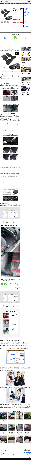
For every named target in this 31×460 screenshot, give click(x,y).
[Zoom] (1, 19)
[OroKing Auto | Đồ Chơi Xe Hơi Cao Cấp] (1, 1)
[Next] (11, 14)
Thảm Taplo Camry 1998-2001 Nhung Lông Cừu (27, 432)
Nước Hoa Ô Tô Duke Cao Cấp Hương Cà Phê (28, 73)
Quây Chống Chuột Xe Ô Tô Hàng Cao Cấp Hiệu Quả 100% (12, 432)
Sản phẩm (4, 3)
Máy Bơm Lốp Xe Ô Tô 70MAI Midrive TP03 (23, 52)
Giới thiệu (22, 3)
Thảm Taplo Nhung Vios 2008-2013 (27, 443)
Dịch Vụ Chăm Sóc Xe (16, 3)
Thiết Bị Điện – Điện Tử (7, 3)
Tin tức (20, 3)
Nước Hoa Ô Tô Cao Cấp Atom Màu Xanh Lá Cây (23, 82)
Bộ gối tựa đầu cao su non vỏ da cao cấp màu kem (23, 73)
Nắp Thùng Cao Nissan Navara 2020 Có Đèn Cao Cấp (12, 420)
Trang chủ (1, 3)
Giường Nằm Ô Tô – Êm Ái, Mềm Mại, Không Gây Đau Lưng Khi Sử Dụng (19, 444)
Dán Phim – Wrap (12, 3)
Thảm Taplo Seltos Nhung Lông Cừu (4, 432)
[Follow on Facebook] (25, 450)
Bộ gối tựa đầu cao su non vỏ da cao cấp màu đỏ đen (28, 63)
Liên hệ (24, 3)
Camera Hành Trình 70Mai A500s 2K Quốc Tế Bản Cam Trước (28, 53)
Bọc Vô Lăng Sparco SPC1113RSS (23, 92)
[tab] (1, 46)
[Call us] (27, 450)
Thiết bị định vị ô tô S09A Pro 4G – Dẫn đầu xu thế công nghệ (23, 63)
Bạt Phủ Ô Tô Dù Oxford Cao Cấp (28, 82)
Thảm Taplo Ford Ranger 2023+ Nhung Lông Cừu (12, 443)
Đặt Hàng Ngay (17, 19)
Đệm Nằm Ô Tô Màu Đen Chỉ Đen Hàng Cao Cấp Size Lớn (19, 432)
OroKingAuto (23, 342)
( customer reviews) (18, 12)
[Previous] (1, 14)
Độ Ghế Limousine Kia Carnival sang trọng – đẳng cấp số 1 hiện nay (19, 421)
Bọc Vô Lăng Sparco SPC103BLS (28, 92)
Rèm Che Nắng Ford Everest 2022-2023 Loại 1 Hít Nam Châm (27, 420)
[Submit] (28, 1)
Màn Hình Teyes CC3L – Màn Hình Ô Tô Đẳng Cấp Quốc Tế (4, 420)
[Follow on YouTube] (29, 450)
